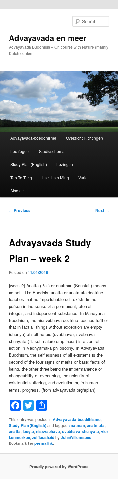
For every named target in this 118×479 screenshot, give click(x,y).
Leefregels (20, 151)
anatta (15, 431)
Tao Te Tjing (21, 177)
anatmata (96, 425)
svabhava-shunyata (80, 431)
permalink (43, 443)
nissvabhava (48, 431)
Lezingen (64, 164)
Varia (83, 177)
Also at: (17, 190)
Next (102, 210)
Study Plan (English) (28, 164)
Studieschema (52, 151)
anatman (77, 425)
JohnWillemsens (76, 437)
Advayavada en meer (47, 37)
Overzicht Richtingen (84, 138)
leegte (28, 431)
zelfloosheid (43, 437)
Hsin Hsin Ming (55, 177)
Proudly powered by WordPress (59, 466)
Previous (19, 210)
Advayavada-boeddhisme (33, 138)
